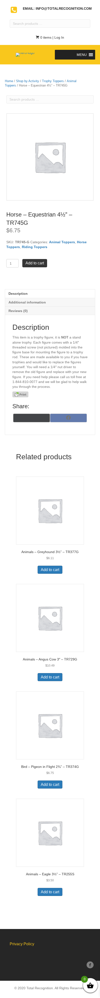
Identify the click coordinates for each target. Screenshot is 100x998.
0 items (45, 37)
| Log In (57, 37)
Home (9, 81)
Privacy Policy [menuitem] (22, 944)
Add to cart (34, 263)
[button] (82, 55)
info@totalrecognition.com (64, 8)
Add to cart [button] (50, 570)
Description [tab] (18, 293)
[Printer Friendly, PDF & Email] (20, 394)
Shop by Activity (27, 81)
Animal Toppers (62, 242)
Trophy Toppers (53, 81)
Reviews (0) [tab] (18, 311)
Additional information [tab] (27, 302)
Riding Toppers (34, 247)
